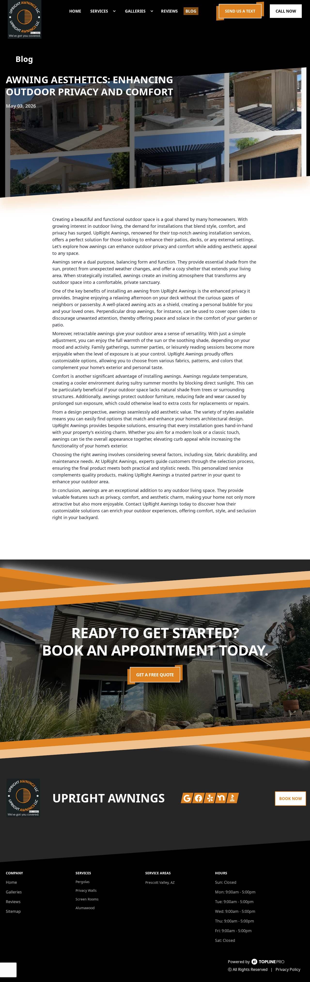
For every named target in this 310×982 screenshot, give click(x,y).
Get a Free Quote (155, 675)
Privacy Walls (86, 890)
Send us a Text (240, 11)
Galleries (14, 892)
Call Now (286, 11)
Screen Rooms (87, 899)
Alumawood (85, 908)
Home (11, 882)
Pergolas (83, 881)
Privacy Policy (288, 969)
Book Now (290, 798)
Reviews (13, 901)
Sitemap (13, 911)
